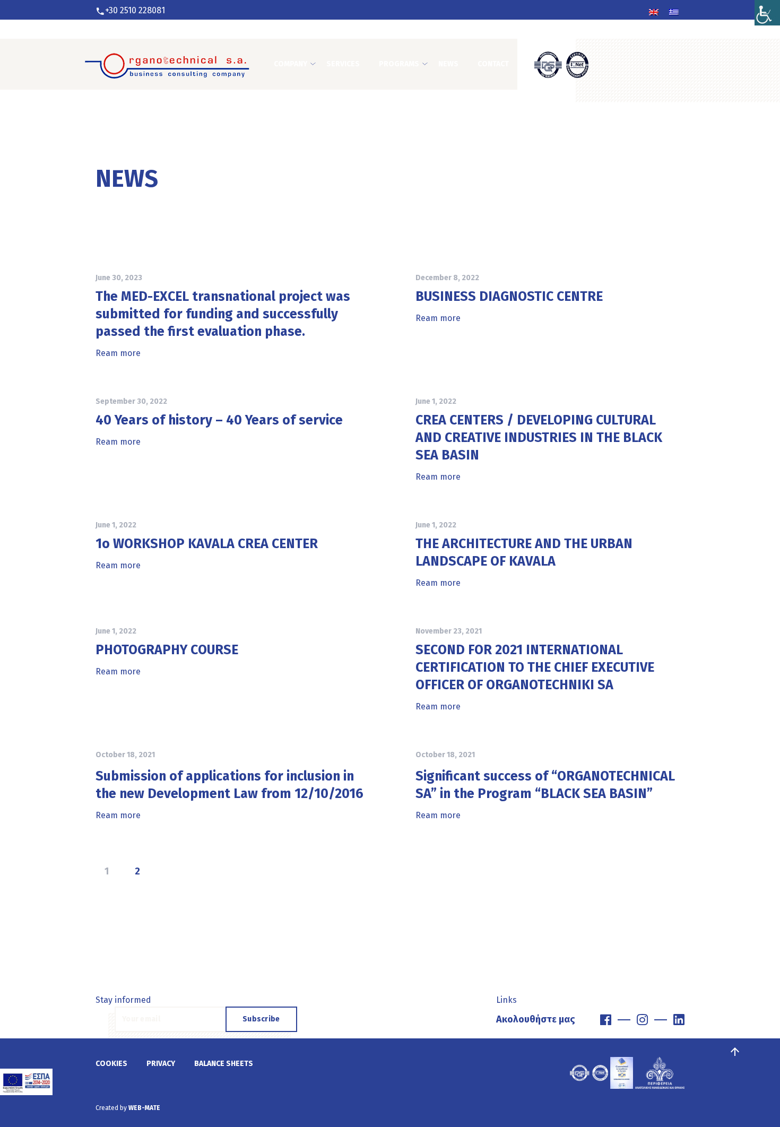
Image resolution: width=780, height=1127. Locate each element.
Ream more (118, 353)
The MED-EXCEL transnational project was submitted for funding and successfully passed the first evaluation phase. (223, 314)
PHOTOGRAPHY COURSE (167, 650)
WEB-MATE (144, 1108)
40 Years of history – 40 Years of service (219, 420)
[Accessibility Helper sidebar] (767, 12)
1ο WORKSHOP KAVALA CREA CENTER (207, 544)
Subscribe (261, 1019)
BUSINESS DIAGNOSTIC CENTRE (509, 297)
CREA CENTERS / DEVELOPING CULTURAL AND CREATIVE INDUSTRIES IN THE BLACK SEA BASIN (538, 437)
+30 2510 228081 (135, 10)
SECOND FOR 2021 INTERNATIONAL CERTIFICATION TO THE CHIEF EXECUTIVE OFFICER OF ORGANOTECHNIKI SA (534, 667)
